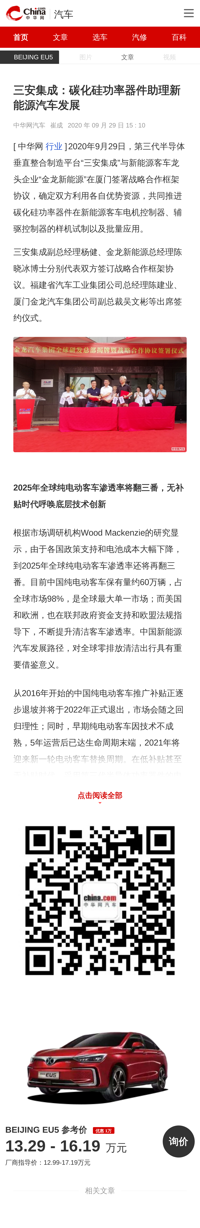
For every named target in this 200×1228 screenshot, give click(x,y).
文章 (60, 37)
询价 (178, 1141)
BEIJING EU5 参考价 (58, 1129)
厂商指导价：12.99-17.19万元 (47, 1162)
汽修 (139, 37)
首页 (20, 37)
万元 (66, 1148)
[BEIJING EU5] (100, 1061)
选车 (100, 37)
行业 (54, 146)
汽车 (63, 14)
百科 (179, 37)
